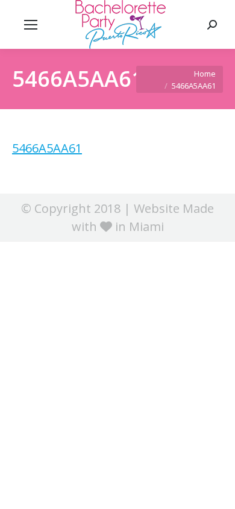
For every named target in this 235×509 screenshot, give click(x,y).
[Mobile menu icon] (30, 25)
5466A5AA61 (47, 148)
